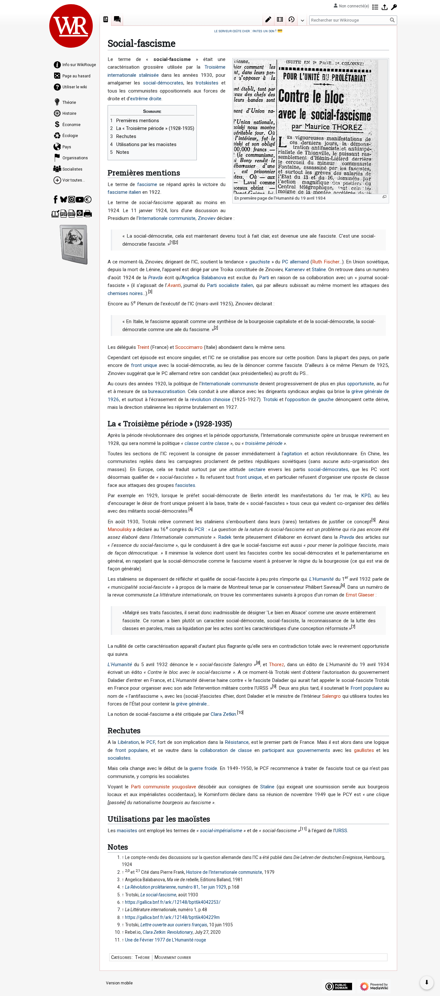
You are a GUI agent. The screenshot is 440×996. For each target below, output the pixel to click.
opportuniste (360, 384)
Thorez (276, 664)
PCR (199, 529)
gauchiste (259, 262)
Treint (143, 347)
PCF (150, 742)
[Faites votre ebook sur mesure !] (73, 244)
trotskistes (207, 83)
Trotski (270, 399)
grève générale (191, 704)
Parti (264, 278)
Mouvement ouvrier (173, 957)
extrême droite (145, 99)
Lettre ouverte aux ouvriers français (173, 924)
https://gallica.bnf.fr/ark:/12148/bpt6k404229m (172, 917)
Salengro (331, 696)
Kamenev (295, 269)
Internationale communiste (167, 218)
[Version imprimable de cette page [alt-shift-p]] (88, 214)
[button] (302, 19)
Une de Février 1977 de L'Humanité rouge (165, 939)
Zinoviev (206, 218)
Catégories (121, 957)
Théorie (142, 957)
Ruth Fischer (325, 262)
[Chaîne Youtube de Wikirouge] (80, 199)
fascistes (185, 485)
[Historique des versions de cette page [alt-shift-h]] (292, 19)
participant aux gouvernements (296, 750)
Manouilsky (119, 529)
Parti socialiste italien (230, 285)
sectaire (256, 469)
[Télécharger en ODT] (72, 214)
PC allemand (295, 262)
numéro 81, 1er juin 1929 (202, 887)
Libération (128, 742)
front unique (144, 365)
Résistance (237, 742)
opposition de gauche (310, 399)
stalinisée (149, 75)
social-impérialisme (221, 830)
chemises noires (125, 293)
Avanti (174, 285)
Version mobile (119, 983)
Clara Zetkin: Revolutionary (168, 932)
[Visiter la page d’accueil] (71, 26)
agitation (293, 454)
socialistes (119, 758)
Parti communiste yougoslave (163, 787)
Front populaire (366, 688)
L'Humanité (321, 579)
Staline (319, 269)
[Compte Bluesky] (64, 199)
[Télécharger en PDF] (64, 214)
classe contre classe (207, 443)
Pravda (155, 278)
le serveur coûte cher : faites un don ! (245, 30)
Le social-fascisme (158, 894)
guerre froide (203, 768)
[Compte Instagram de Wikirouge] (72, 199)
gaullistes (364, 750)
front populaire (131, 750)
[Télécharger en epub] (80, 214)
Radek (224, 537)
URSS (341, 830)
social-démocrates (163, 83)
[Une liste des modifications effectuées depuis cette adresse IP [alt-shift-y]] (375, 7)
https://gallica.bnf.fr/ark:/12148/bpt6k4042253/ (173, 902)
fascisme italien (124, 192)
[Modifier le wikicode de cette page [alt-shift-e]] (280, 19)
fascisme (147, 184)
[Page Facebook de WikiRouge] (56, 199)
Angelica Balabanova (203, 278)
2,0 (127, 870)
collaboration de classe (226, 750)
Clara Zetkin (223, 714)
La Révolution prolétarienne (150, 887)
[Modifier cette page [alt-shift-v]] (268, 19)
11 (303, 828)
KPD (365, 495)
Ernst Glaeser (360, 595)
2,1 (138, 870)
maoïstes (127, 830)
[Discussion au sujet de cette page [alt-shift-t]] (117, 19)
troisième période (263, 443)
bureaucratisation (166, 391)
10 (240, 712)
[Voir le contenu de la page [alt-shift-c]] (105, 19)
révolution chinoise (210, 399)
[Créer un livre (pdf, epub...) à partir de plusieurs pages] (56, 214)
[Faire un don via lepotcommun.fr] (88, 199)
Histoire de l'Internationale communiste (224, 872)
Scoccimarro (189, 347)
